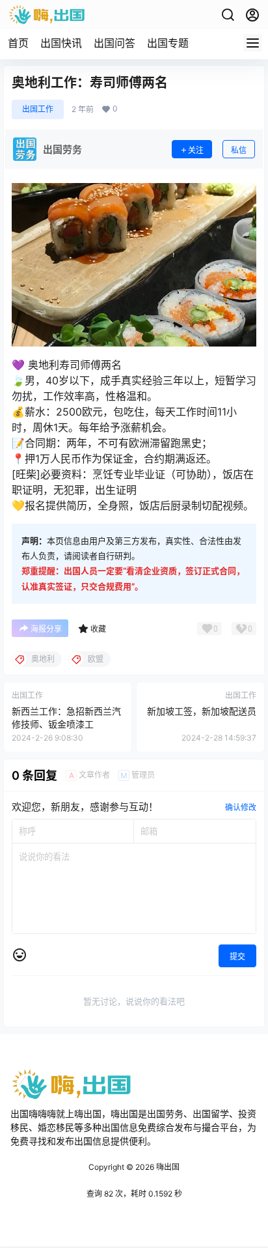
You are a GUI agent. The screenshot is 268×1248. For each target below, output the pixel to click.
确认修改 (240, 807)
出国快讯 (61, 43)
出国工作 (37, 109)
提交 (237, 956)
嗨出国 (167, 1167)
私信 (239, 150)
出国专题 (168, 43)
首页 (18, 43)
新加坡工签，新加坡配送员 (201, 710)
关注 (196, 150)
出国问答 (114, 43)
